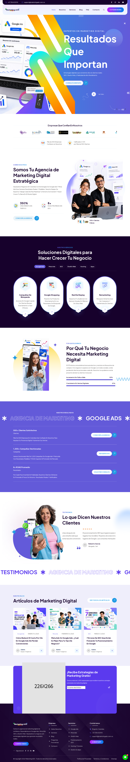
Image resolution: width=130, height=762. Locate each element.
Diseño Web (75, 736)
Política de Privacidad (84, 759)
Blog (81, 10)
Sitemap (114, 759)
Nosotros (62, 10)
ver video (85, 94)
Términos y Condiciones (101, 759)
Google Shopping (51, 295)
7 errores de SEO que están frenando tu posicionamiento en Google (99, 641)
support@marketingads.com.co (34, 2)
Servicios (72, 10)
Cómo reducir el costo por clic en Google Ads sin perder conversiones (29, 641)
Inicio (54, 10)
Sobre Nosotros (56, 729)
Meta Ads (55, 634)
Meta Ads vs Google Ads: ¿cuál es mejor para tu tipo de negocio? (65, 641)
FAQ (87, 10)
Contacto (96, 10)
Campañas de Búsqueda (25, 296)
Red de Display (78, 295)
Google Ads (20, 634)
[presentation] (117, 109)
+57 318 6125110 (13, 2)
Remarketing (104, 295)
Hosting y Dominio (77, 746)
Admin (23, 650)
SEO (89, 634)
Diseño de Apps (76, 750)
